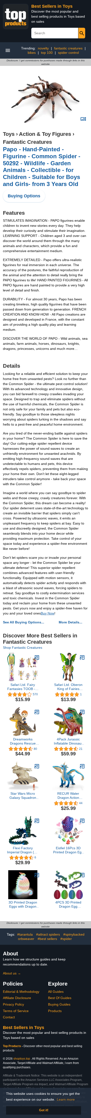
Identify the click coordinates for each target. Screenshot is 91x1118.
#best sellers (47, 939)
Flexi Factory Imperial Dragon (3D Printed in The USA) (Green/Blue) (22, 850)
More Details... (70, 622)
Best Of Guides (59, 998)
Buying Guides (59, 1004)
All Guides (56, 992)
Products (55, 1011)
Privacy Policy (13, 1004)
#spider (66, 939)
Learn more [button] (66, 1099)
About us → (12, 973)
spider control (68, 53)
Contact (9, 1017)
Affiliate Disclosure (17, 998)
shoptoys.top (21, 1058)
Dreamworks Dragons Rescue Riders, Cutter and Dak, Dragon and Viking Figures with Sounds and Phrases (23, 741)
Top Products (12, 1046)
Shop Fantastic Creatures (22, 647)
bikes (32, 53)
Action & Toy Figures (45, 134)
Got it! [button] (43, 1110)
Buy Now (47, 613)
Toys (9, 134)
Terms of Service (16, 1011)
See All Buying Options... (23, 622)
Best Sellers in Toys (52, 6)
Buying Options (24, 195)
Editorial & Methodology (21, 992)
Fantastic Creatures (27, 142)
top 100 (47, 53)
